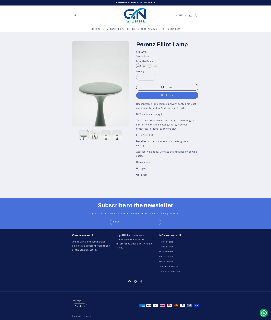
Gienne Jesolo (85, 316)
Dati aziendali (166, 262)
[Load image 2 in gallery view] (95, 135)
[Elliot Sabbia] (155, 66)
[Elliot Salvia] (138, 66)
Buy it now (167, 95)
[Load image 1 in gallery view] (84, 135)
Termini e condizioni (170, 272)
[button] (75, 15)
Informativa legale (168, 267)
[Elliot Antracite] (144, 66)
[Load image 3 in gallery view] (106, 135)
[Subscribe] (158, 222)
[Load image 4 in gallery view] (117, 135)
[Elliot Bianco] (149, 66)
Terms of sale (166, 242)
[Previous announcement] (73, 2)
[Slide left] (75, 135)
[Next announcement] (198, 2)
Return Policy (166, 257)
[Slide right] (126, 135)
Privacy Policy (166, 252)
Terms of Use (166, 247)
